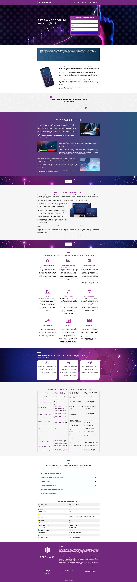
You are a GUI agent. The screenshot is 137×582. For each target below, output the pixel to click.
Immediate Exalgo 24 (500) (44, 421)
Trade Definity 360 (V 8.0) (43, 396)
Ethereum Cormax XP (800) (44, 450)
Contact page (86, 467)
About (79, 2)
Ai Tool (39, 431)
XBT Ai (39, 425)
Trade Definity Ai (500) (43, 393)
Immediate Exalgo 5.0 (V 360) (44, 414)
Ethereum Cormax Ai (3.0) (43, 441)
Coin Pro (55, 434)
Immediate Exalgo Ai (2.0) (43, 407)
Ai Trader (55, 425)
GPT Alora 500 (46, 2)
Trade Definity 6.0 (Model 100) (44, 402)
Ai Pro (39, 428)
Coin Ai (55, 431)
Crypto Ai (40, 434)
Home (74, 2)
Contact (84, 2)
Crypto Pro (40, 437)
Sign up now (84, 33)
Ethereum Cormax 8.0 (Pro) (44, 446)
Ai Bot (54, 428)
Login (89, 2)
